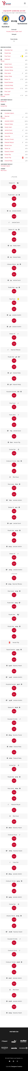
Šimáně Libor (8, 145)
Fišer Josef (7, 91)
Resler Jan (7, 148)
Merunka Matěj (8, 67)
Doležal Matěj (8, 160)
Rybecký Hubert (9, 151)
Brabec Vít (7, 79)
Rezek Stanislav (8, 82)
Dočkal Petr (4, 106)
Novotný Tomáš (9, 139)
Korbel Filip (8, 154)
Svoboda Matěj (8, 85)
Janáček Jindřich (9, 121)
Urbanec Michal (8, 70)
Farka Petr (7, 136)
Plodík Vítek (7, 53)
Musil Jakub (7, 73)
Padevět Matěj (9, 124)
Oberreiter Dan (8, 50)
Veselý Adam (8, 127)
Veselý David (8, 64)
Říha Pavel (3, 170)
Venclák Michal (9, 133)
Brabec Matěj (8, 76)
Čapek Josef (18, 31)
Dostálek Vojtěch (9, 113)
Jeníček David (8, 130)
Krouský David (10, 31)
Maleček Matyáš (9, 142)
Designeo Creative (16, 1066)
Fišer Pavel (7, 56)
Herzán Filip (8, 157)
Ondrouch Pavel (8, 88)
